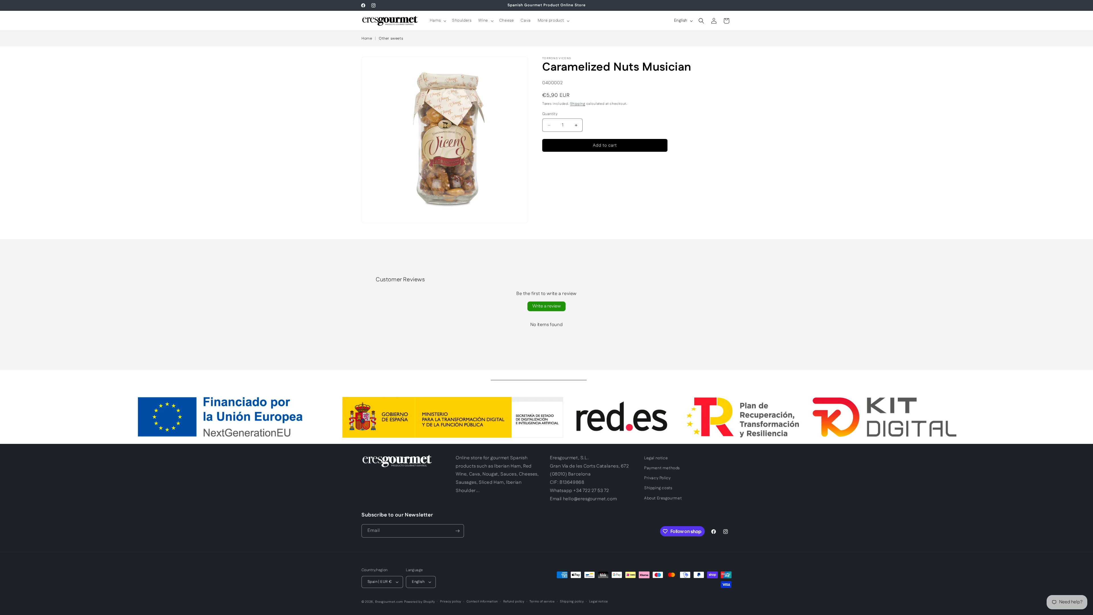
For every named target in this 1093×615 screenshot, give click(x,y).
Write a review (546, 306)
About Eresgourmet (663, 498)
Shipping (577, 103)
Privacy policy (450, 601)
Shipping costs (658, 488)
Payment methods (662, 468)
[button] (437, 20)
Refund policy (513, 601)
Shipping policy (572, 601)
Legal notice (656, 458)
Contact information (482, 601)
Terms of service (541, 601)
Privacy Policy (657, 478)
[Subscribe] (457, 531)
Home (366, 38)
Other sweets (391, 38)
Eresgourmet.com (389, 602)
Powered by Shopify (419, 602)
